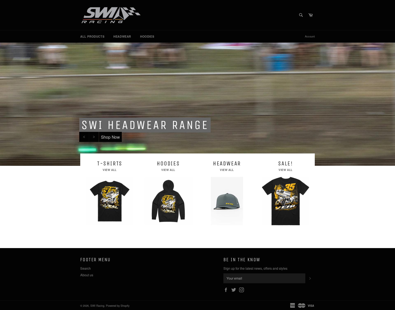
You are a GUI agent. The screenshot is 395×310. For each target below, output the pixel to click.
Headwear (122, 36)
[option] (197, 104)
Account (310, 36)
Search (85, 268)
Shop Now (110, 137)
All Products (92, 36)
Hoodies (147, 36)
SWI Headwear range (145, 125)
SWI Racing (97, 306)
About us (86, 275)
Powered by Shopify (117, 306)
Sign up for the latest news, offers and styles (255, 268)
